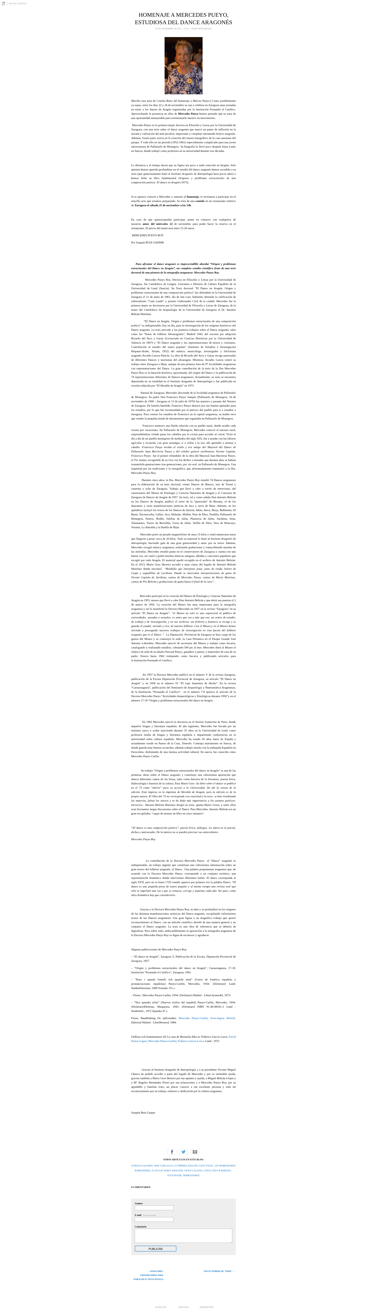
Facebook (172, 1152)
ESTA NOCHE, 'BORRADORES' (183, 1175)
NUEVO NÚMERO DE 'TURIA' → (219, 1271)
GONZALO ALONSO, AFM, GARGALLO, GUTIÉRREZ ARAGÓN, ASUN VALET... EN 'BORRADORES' (183, 1165)
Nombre (139, 1203)
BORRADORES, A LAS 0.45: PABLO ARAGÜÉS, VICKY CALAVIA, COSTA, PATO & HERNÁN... (184, 1170)
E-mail (145, 1215)
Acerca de (160, 1307)
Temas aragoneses (201, 28)
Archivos (183, 1307)
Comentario (140, 1226)
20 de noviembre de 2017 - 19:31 (172, 28)
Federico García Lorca (191, 1041)
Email (195, 1152)
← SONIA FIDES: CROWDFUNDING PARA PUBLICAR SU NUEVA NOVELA (148, 1275)
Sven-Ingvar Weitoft (222, 1018)
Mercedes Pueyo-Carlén (193, 1018)
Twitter (183, 1152)
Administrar (206, 1307)
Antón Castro (17, 3)
